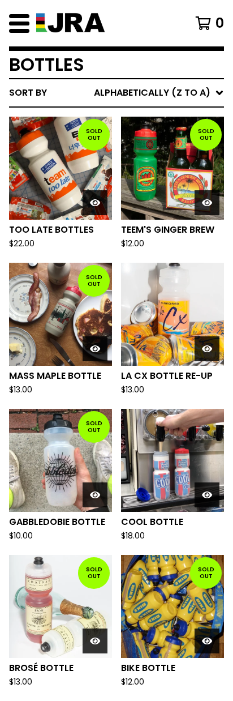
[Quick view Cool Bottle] (207, 494)
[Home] (101, 23)
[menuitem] (116, 92)
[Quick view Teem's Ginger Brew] (207, 202)
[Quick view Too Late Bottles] (95, 202)
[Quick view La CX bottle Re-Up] (207, 348)
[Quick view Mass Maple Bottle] (95, 348)
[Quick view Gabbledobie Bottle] (95, 494)
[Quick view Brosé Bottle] (95, 641)
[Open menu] (19, 23)
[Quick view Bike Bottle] (207, 641)
